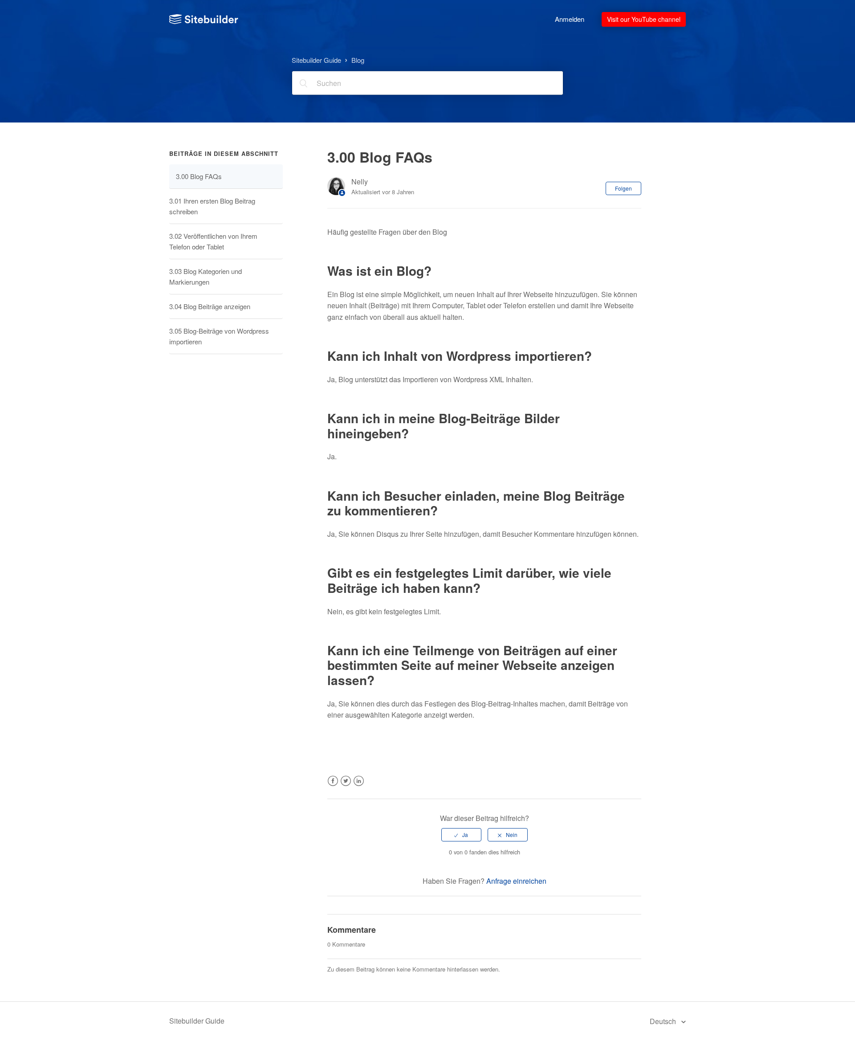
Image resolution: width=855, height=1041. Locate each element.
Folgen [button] (623, 188)
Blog (357, 59)
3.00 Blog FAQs (199, 176)
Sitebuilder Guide (316, 59)
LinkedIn (358, 786)
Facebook (332, 786)
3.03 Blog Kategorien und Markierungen (205, 276)
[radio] (461, 834)
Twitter (345, 786)
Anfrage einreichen (516, 881)
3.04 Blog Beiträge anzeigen (209, 306)
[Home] (203, 19)
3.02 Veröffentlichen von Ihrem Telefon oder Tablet (213, 241)
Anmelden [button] (569, 19)
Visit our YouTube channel (643, 19)
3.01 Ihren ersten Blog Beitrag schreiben (212, 206)
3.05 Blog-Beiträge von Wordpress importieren (219, 336)
